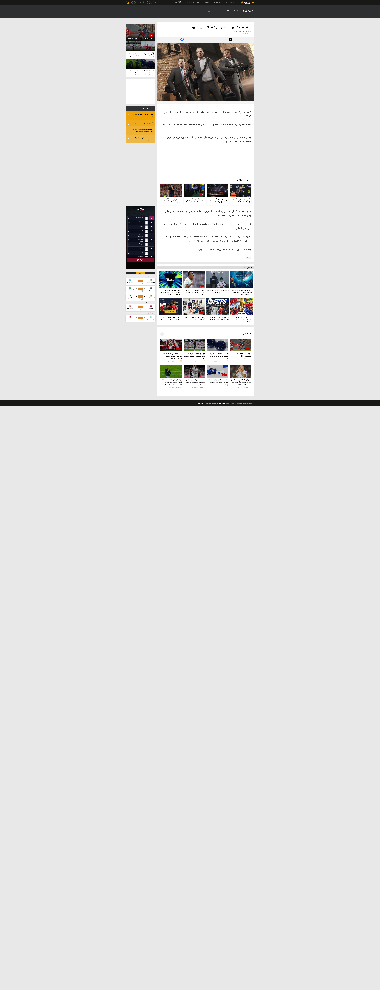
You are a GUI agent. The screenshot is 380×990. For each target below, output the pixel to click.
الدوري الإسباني (194, 361)
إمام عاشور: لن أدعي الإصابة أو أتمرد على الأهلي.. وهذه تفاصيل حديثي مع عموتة (148, 55)
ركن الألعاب (189, 2)
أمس (150, 273)
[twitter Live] (139, 2)
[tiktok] (150, 2)
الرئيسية (236, 11)
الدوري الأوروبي (151, 312)
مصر (231, 2)
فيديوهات (206, 2)
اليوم (140, 273)
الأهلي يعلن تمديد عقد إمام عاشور (140, 123)
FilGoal (245, 33)
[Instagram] (143, 2)
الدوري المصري (177, 2)
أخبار (224, 2)
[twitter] (135, 2)
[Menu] (252, 2)
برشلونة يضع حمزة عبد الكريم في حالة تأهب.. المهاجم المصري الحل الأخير (140, 130)
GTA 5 (248, 258)
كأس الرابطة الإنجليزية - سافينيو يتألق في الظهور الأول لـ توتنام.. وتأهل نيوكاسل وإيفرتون (241, 382)
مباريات (216, 2)
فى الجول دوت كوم (245, 403)
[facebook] (131, 2)
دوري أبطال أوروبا (217, 361)
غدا (131, 273)
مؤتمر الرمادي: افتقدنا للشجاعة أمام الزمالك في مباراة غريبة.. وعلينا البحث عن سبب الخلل (172, 382)
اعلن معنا (200, 403)
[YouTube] (147, 2)
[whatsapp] (154, 2)
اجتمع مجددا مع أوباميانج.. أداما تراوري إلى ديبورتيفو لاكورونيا (218, 381)
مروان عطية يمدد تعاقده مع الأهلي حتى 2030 (242, 355)
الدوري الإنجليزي (171, 361)
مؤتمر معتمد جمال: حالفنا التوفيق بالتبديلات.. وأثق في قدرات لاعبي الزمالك (134, 73)
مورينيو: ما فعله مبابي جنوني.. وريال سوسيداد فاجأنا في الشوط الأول (194, 356)
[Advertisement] (234, 162)
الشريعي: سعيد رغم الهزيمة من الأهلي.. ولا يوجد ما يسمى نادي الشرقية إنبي (140, 139)
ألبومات (208, 11)
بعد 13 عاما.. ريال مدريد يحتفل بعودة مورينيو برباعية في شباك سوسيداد (195, 382)
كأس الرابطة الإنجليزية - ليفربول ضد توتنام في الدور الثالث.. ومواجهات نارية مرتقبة (172, 356)
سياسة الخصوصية (211, 403)
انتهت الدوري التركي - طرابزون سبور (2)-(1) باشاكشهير (140, 115)
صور (198, 2)
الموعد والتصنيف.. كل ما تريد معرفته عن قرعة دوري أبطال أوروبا (219, 356)
